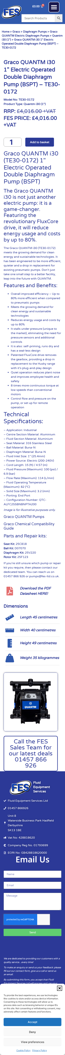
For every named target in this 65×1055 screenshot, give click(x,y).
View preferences (32, 1042)
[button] (59, 988)
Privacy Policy (39, 1050)
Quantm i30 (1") (35, 104)
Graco (16, 31)
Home (5, 31)
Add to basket (39, 142)
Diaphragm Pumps (35, 31)
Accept (32, 1022)
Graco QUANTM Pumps (24, 517)
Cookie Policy (23, 1050)
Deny (32, 1032)
